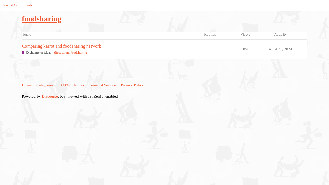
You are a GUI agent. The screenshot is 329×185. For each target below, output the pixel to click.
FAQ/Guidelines (71, 85)
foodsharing (78, 52)
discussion (61, 52)
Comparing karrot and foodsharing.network (61, 46)
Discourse (50, 96)
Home (27, 85)
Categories (44, 85)
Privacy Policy (132, 85)
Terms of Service (102, 85)
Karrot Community (18, 5)
